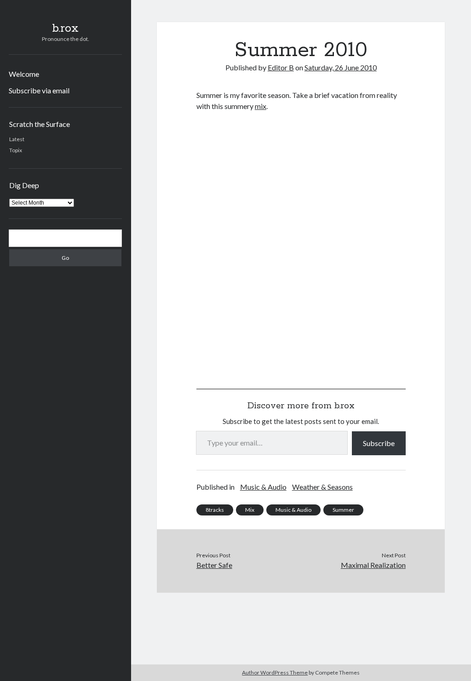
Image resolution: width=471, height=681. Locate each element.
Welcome (24, 73)
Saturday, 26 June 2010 (340, 67)
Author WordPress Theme (275, 672)
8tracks (215, 509)
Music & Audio (263, 486)
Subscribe (379, 443)
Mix (249, 509)
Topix (15, 150)
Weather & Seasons (322, 486)
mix (260, 106)
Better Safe (214, 565)
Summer (343, 509)
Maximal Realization (373, 565)
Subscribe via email (39, 90)
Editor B (281, 67)
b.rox (65, 28)
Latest (16, 139)
